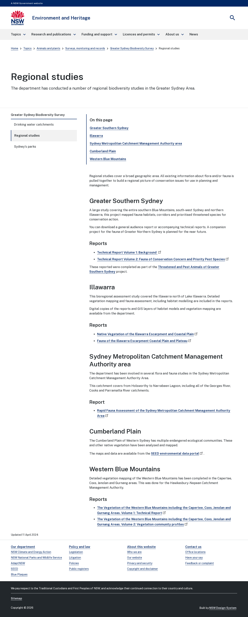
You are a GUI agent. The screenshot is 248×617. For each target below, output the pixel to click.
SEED (14, 568)
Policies (74, 563)
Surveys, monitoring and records (85, 48)
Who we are (134, 552)
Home (14, 48)
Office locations (195, 552)
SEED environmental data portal (175, 453)
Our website (134, 557)
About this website (141, 547)
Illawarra (96, 136)
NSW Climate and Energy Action (31, 552)
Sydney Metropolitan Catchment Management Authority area (136, 143)
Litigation (75, 557)
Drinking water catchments (34, 124)
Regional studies (27, 135)
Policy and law (79, 547)
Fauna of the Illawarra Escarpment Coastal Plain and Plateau (142, 341)
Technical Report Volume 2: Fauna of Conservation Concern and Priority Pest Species (161, 259)
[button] (18, 34)
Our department (23, 547)
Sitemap (16, 598)
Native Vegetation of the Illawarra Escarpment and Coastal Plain (145, 334)
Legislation (76, 552)
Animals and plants (48, 48)
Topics (27, 48)
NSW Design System (222, 607)
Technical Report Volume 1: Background (127, 252)
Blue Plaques (19, 574)
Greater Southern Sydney (109, 128)
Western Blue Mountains (108, 159)
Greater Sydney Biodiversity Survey (132, 48)
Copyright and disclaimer (142, 568)
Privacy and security (139, 563)
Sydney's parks (25, 146)
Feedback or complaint (199, 563)
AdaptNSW (18, 563)
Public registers (79, 568)
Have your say (194, 557)
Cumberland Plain (103, 151)
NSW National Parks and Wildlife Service (36, 557)
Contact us (193, 547)
